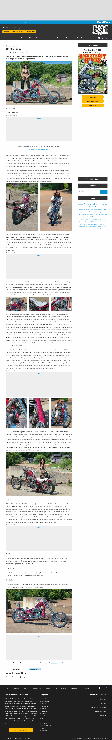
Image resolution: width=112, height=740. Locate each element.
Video (95, 229)
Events (91, 212)
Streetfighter (99, 226)
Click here (54, 663)
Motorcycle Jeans (101, 219)
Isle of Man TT (95, 214)
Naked (89, 221)
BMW (106, 204)
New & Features (46, 725)
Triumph (91, 229)
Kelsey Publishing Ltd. (79, 738)
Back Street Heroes (35, 669)
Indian (91, 214)
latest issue (104, 214)
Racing (81, 224)
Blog (102, 204)
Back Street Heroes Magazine (16, 694)
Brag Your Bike (93, 207)
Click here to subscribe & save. (39, 149)
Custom (86, 212)
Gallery (96, 212)
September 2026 (92, 50)
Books (87, 207)
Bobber (83, 207)
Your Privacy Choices (21, 730)
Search (104, 192)
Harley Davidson (82, 214)
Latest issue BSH (84, 216)
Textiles (84, 229)
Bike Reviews (45, 701)
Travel (88, 229)
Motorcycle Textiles (83, 221)
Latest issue (45, 721)
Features (14, 46)
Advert (39, 118)
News (92, 221)
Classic (88, 209)
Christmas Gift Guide (83, 209)
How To (43, 716)
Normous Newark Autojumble (100, 221)
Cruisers (8, 46)
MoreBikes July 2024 (101, 216)
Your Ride (100, 229)
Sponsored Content (100, 224)
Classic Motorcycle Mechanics (96, 209)
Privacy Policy (91, 738)
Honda (88, 214)
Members (44, 723)
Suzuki (104, 226)
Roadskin (92, 224)
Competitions (45, 706)
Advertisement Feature (48, 699)
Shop (43, 728)
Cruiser (104, 209)
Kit (99, 214)
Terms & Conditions (101, 738)
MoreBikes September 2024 (85, 219)
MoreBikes (93, 216)
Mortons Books (94, 219)
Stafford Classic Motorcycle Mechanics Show (88, 226)
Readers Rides (86, 224)
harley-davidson (101, 212)
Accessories (80, 204)
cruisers (82, 212)
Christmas (101, 207)
